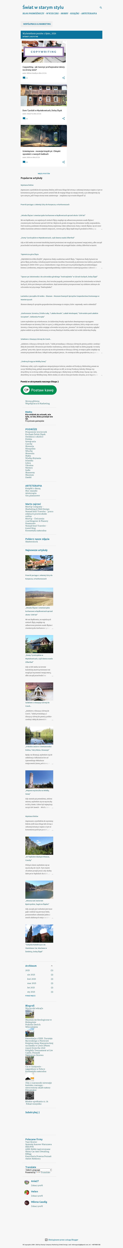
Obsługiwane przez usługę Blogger (63, 1240)
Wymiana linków (27, 185)
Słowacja (29, 446)
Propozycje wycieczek (36, 432)
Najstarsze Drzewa (34, 1055)
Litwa (28, 463)
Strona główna (32, 401)
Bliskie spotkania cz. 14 (36, 1101)
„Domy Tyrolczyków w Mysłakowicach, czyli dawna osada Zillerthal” (48, 238)
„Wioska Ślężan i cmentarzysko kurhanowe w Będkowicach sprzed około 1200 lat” (53, 215)
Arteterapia (30, 493)
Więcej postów (44, 173)
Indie (27, 470)
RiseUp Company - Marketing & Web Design (37, 507)
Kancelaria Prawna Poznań (38, 1156)
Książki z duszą (32, 488)
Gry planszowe (32, 495)
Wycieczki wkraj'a (34, 1008)
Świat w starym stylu (43, 7)
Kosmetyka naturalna (35, 530)
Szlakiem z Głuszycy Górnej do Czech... (36, 339)
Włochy (29, 451)
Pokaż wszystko (34, 1104)
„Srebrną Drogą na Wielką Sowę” (33, 361)
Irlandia (29, 460)
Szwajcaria (30, 441)
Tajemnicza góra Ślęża (30, 254)
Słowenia (29, 453)
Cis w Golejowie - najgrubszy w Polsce (35, 1067)
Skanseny (30, 472)
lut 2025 (31, 987)
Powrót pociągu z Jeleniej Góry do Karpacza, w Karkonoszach (45, 205)
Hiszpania (30, 448)
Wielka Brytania (33, 458)
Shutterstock (31, 541)
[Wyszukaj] (100, 8)
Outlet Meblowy (33, 1158)
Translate (45, 1172)
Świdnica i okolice (34, 437)
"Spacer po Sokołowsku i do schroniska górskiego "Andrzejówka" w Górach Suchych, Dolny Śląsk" (59, 277)
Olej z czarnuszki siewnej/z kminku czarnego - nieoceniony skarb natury (38, 1085)
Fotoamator (31, 1090)
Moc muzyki (31, 491)
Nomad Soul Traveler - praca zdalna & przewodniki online (39, 513)
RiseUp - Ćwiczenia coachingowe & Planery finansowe (36, 521)
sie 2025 (31, 974)
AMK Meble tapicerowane (37, 1149)
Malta (28, 456)
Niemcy (29, 468)
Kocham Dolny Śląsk (35, 434)
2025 (27, 970)
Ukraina (29, 465)
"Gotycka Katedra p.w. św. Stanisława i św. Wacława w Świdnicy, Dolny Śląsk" (36, 948)
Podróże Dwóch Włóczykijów (32, 1025)
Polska (28, 439)
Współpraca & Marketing (37, 24)
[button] (63, 78)
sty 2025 (31, 992)
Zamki (28, 477)
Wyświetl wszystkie (30, 36)
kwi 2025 (31, 979)
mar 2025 (31, 983)
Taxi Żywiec (31, 1142)
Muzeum (29, 475)
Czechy (28, 444)
